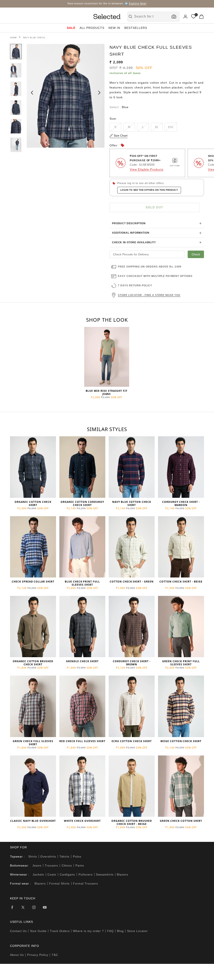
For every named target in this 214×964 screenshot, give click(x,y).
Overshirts (48, 856)
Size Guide (38, 931)
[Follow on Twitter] (23, 907)
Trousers (51, 865)
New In (114, 27)
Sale (71, 27)
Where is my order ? (88, 931)
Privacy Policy (37, 954)
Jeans (36, 865)
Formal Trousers (85, 883)
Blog (120, 931)
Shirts (32, 856)
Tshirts (65, 856)
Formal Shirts (59, 883)
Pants (79, 865)
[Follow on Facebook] (12, 907)
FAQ (110, 931)
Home (13, 37)
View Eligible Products (146, 169)
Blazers (122, 874)
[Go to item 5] (16, 126)
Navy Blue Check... (35, 37)
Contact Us (18, 931)
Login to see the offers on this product (149, 190)
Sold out (154, 207)
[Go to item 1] (16, 51)
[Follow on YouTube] (45, 907)
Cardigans (67, 874)
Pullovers (86, 874)
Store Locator (137, 931)
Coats (51, 874)
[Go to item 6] (16, 144)
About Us (17, 954)
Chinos (67, 865)
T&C (55, 954)
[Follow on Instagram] (34, 907)
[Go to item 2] (16, 70)
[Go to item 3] (16, 88)
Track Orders (60, 931)
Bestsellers (135, 27)
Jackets (38, 874)
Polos (77, 856)
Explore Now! (138, 3)
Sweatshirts (104, 874)
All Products (92, 27)
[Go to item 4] (16, 107)
